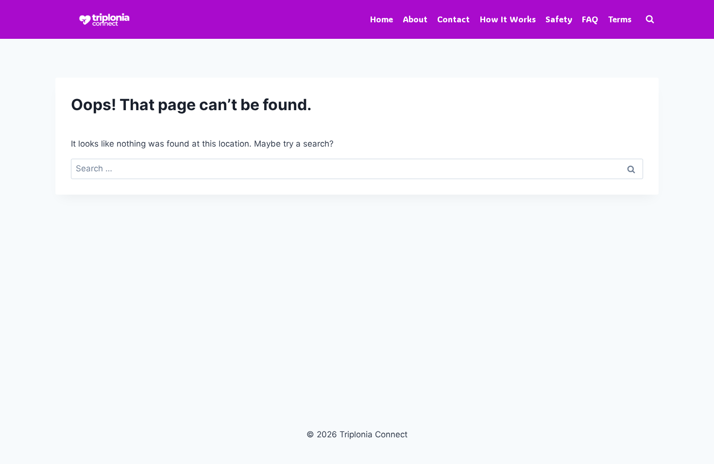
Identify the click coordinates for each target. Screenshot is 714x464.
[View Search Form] (650, 19)
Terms (619, 19)
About (415, 19)
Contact (453, 19)
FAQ (590, 19)
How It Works (508, 19)
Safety (558, 19)
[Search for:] (357, 168)
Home (381, 19)
